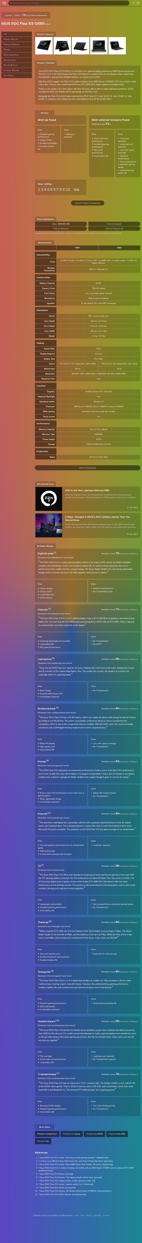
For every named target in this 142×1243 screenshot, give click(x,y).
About (76, 1215)
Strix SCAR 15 (105, 96)
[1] (55, 552)
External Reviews (11, 70)
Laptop (8, 15)
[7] (42, 865)
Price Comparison (11, 55)
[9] (52, 971)
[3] (53, 658)
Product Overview (11, 44)
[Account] (137, 3)
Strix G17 (93, 96)
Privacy (89, 1215)
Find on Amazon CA (114, 228)
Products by (94, 1134)
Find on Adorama (61, 228)
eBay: (61, 224)
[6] (49, 813)
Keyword (117, 1134)
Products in (71, 1134)
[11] (57, 1073)
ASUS (17, 15)
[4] (57, 707)
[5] (47, 760)
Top (5, 34)
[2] (49, 609)
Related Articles (11, 65)
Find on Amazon (114, 224)
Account (106, 1215)
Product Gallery (11, 39)
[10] (57, 1020)
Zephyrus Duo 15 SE (89, 99)
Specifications (10, 60)
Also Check (9, 75)
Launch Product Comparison (87, 203)
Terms (82, 1215)
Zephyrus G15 (68, 99)
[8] (50, 921)
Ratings (7, 49)
